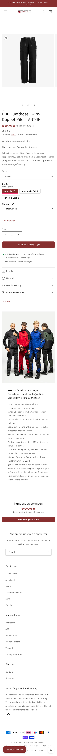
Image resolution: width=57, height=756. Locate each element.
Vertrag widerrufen (14, 654)
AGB (7, 629)
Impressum (11, 622)
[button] (5, 12)
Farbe (4, 171)
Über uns (10, 678)
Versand (13, 135)
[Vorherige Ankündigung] (5, 4)
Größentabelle (8, 220)
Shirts (8, 586)
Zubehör (9, 605)
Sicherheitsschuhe (14, 592)
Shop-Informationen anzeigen (18, 261)
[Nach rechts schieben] (35, 105)
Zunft (8, 599)
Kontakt (9, 672)
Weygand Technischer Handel (26, 742)
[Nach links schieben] (22, 105)
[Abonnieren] (48, 552)
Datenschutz (11, 635)
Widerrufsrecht (16, 746)
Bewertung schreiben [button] (28, 519)
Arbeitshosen (11, 573)
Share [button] (7, 301)
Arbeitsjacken (12, 580)
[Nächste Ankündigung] (52, 4)
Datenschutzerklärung (32, 746)
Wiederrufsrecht (13, 641)
